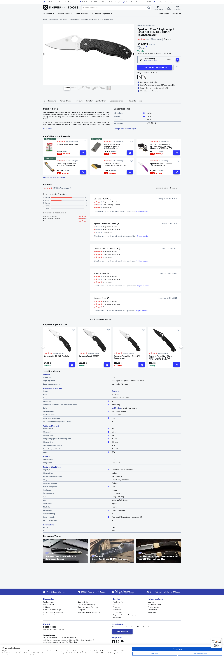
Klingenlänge (118, 113)
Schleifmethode (48, 517)
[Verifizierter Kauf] (110, 199)
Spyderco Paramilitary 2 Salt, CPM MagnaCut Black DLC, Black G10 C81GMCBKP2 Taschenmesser (160, 358)
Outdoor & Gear (83, 602)
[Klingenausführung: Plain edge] (139, 77)
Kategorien (47, 13)
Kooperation (152, 612)
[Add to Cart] (83, 152)
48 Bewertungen (155, 39)
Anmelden (168, 9)
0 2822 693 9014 (50, 627)
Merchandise (152, 610)
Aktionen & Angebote (101, 13)
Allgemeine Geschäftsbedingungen (125, 615)
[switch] (216, 645)
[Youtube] (122, 641)
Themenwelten (64, 13)
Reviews (79, 101)
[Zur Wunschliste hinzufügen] (177, 67)
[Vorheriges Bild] (43, 54)
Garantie (116, 604)
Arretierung (47, 510)
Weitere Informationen (151, 61)
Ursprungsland (48, 411)
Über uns (151, 602)
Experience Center (154, 604)
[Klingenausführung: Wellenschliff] (144, 77)
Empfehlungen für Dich (96, 101)
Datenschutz (117, 612)
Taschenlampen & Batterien (88, 607)
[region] (88, 57)
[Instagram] (118, 641)
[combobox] (175, 188)
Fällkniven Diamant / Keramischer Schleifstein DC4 (115, 165)
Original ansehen (142, 211)
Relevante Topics (134, 101)
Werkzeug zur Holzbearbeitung (89, 612)
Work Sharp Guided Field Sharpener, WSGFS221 (66, 165)
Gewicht (117, 116)
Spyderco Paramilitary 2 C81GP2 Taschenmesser (127, 357)
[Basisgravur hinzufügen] (177, 60)
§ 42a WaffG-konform (51, 418)
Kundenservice (118, 602)
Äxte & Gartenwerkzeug (86, 604)
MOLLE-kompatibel (50, 487)
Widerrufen (117, 610)
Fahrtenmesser (48, 604)
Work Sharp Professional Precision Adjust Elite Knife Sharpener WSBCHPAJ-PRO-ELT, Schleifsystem (161, 146)
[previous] (47, 346)
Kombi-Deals (65, 101)
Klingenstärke (48, 442)
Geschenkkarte (153, 607)
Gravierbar (47, 401)
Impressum (117, 617)
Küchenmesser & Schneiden (53, 612)
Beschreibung (50, 101)
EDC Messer (63, 19)
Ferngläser (82, 610)
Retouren (116, 607)
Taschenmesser (53, 19)
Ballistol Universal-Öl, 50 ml (67, 144)
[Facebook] (113, 641)
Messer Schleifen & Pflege (52, 610)
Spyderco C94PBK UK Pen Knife (56, 356)
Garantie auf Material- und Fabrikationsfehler (60, 405)
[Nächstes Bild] (133, 54)
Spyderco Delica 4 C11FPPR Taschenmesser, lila (161, 165)
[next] (177, 346)
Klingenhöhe (47, 432)
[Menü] (220, 639)
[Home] (60, 7)
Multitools (46, 607)
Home (45, 19)
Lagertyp (46, 470)
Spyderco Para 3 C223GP (89, 356)
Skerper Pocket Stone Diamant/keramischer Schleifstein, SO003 (112, 146)
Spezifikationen (116, 101)
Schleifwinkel (48, 428)
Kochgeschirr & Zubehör (51, 615)
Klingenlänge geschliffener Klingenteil (57, 439)
